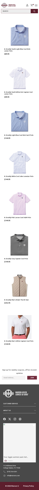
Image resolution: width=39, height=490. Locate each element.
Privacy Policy (28, 486)
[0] (31, 5)
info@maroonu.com (13, 475)
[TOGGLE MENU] (36, 5)
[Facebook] (4, 419)
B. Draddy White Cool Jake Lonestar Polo (18, 176)
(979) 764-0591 (12, 471)
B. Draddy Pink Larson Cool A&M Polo (17, 217)
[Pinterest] (20, 419)
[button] (19, 404)
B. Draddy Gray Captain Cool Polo (16, 259)
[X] (9, 419)
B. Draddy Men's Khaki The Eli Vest (16, 300)
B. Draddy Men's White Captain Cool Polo (18, 341)
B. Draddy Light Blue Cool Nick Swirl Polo (18, 135)
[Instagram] (15, 419)
